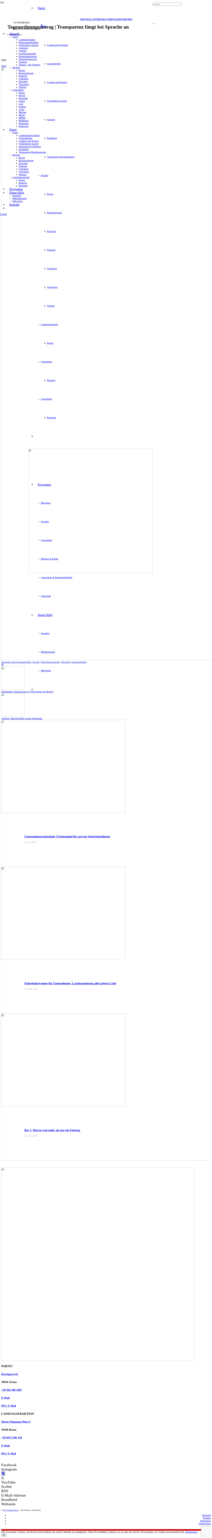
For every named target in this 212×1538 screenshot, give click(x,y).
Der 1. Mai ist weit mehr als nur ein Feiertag (52, 1130)
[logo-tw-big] (97, 1360)
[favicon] (90, 572)
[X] (41, 25)
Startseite (206, 1515)
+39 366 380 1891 (11, 1389)
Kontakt (207, 1518)
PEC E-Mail (8, 1405)
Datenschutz (205, 1523)
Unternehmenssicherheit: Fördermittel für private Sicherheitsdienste (67, 836)
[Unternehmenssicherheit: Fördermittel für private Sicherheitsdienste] (63, 812)
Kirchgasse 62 (9, 1374)
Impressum (205, 1521)
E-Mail (5, 1397)
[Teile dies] (2, 665)
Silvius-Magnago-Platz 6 (15, 1421)
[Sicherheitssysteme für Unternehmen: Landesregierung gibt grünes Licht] (63, 959)
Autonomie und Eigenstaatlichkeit (16, 662)
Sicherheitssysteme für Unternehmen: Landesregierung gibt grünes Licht (70, 983)
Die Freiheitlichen (10, 1510)
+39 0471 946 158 (11, 1437)
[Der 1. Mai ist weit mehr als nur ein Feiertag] (63, 1105)
